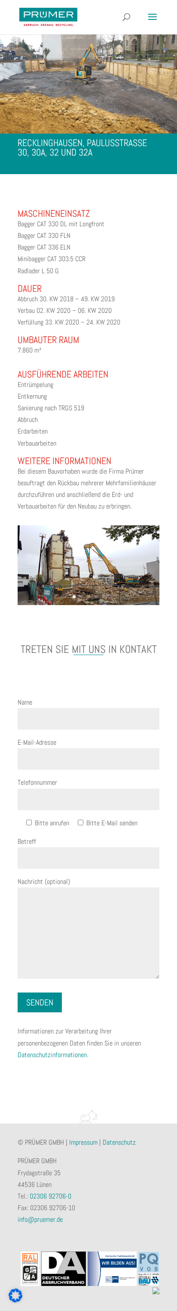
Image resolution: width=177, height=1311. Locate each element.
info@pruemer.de (40, 1219)
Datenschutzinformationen (52, 1054)
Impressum (83, 1142)
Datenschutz (119, 1142)
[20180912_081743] (88, 604)
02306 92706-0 (50, 1196)
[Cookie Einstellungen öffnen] (15, 1300)
